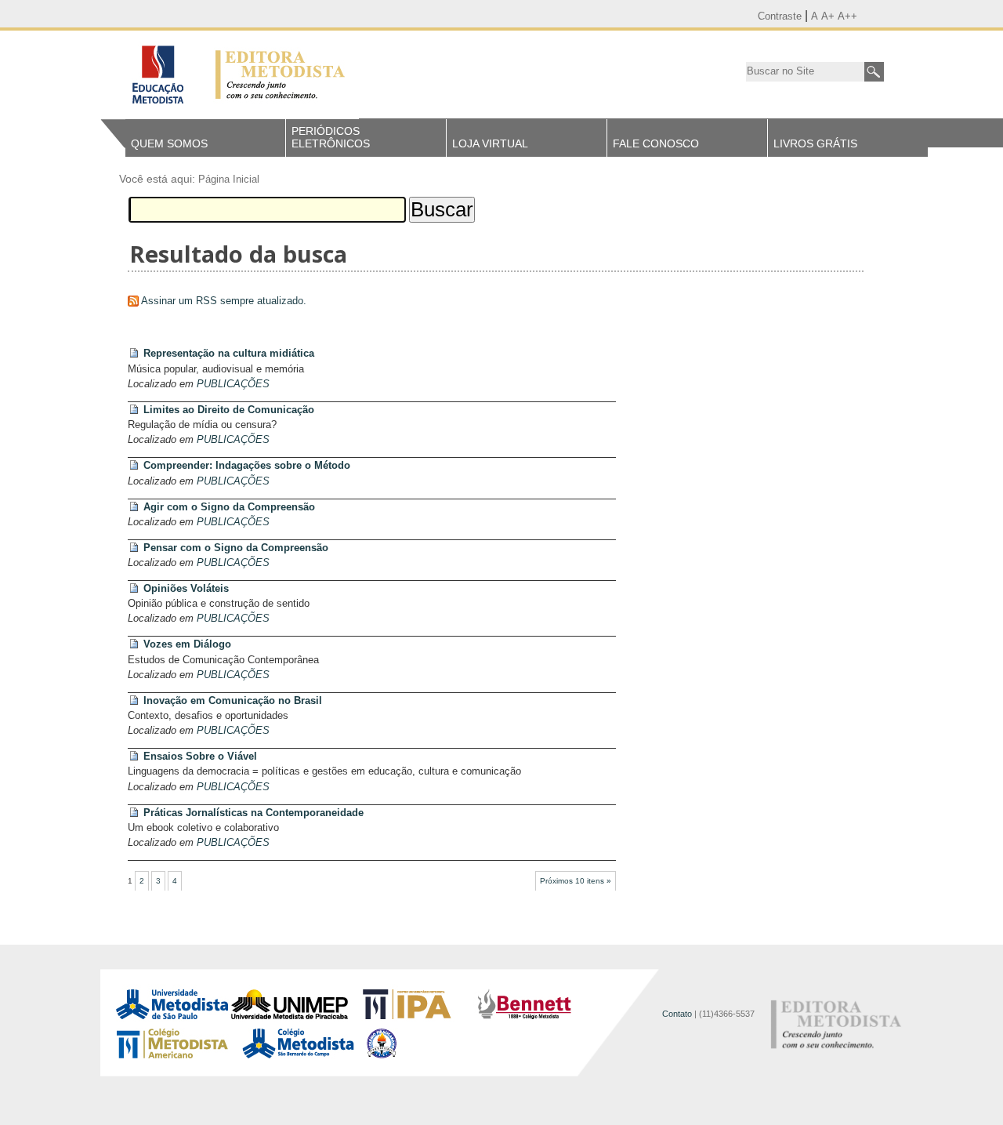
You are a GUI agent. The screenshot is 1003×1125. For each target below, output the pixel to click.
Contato (677, 1013)
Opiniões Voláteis (186, 588)
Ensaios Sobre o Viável (200, 756)
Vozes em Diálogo (187, 644)
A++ (847, 16)
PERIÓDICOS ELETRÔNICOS (330, 137)
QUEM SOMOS (169, 143)
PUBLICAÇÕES (233, 384)
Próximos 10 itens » (575, 880)
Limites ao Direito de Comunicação (228, 410)
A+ (828, 16)
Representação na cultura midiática (228, 353)
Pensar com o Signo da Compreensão (235, 547)
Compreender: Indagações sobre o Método (246, 465)
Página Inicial (228, 179)
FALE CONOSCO (656, 143)
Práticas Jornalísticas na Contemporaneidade (253, 812)
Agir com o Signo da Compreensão (229, 507)
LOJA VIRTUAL (490, 143)
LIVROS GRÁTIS (815, 143)
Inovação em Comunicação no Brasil (232, 700)
